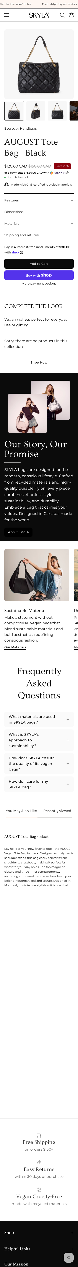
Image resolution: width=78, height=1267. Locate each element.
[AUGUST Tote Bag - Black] (14, 111)
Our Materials (15, 647)
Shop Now (39, 362)
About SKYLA (18, 532)
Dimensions (13, 212)
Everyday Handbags (20, 129)
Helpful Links (17, 1249)
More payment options (39, 283)
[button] (62, 15)
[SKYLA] (39, 15)
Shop (9, 1232)
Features (11, 200)
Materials (11, 223)
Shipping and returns (21, 235)
